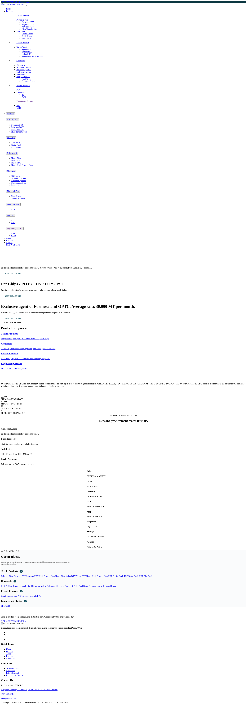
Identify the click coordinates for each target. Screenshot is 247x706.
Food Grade (26, 79)
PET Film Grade (146, 576)
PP (23, 94)
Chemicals (20, 61)
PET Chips (20, 31)
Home (8, 9)
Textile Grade (27, 34)
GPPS (18, 108)
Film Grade (26, 38)
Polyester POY (28, 22)
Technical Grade (28, 81)
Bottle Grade (27, 36)
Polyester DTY (20, 576)
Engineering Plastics (24, 101)
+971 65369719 (8, 2)
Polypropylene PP (12, 596)
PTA (18, 90)
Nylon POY (27, 49)
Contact (9, 243)
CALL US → (20, 621)
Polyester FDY (28, 27)
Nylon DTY (71, 576)
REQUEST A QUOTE (13, 274)
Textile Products (12, 668)
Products (10, 114)
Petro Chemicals (23, 85)
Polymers (20, 92)
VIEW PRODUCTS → (37, 274)
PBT (18, 106)
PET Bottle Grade (131, 576)
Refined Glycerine (23, 70)
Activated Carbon (23, 67)
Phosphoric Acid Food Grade (76, 586)
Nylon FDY (27, 54)
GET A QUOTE (13, 245)
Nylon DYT (27, 52)
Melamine (20, 74)
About (8, 238)
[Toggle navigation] (26, 5)
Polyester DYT (28, 24)
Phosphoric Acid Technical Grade (102, 586)
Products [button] (9, 11)
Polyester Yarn (22, 20)
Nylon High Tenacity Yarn (32, 56)
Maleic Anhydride (23, 72)
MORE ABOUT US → (9, 391)
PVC (24, 97)
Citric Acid (20, 65)
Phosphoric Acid (23, 77)
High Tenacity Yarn (29, 29)
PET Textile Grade (116, 576)
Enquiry (9, 240)
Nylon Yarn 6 (21, 47)
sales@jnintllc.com (22, 2)
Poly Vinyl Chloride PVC (30, 596)
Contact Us (10, 658)
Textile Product (22, 15)
